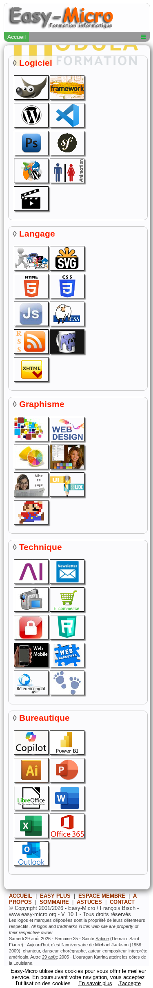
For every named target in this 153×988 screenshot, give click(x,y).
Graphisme (41, 404)
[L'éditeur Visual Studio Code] (66, 126)
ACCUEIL (20, 896)
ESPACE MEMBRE (101, 896)
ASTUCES (89, 902)
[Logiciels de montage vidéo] (31, 209)
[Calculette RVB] (66, 467)
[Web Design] (66, 439)
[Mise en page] (31, 495)
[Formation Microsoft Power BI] (66, 753)
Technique (40, 547)
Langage (37, 233)
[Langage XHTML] (31, 380)
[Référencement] (31, 693)
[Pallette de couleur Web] (31, 467)
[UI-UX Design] (66, 495)
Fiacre (15, 944)
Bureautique (44, 717)
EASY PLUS (55, 896)
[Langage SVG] (66, 269)
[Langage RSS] (31, 352)
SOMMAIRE (54, 902)
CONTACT (122, 902)
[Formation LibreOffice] (31, 808)
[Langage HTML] (31, 296)
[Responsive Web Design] (66, 638)
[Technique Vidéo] (31, 610)
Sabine (102, 938)
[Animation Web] (66, 181)
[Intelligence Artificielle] (31, 582)
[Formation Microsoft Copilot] (31, 753)
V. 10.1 (69, 914)
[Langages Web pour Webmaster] (31, 269)
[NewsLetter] (66, 582)
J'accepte (129, 983)
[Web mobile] (31, 665)
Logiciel (35, 62)
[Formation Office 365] (66, 836)
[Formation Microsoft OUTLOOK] (31, 864)
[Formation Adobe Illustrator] (31, 781)
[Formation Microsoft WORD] (66, 808)
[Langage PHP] (66, 352)
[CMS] (31, 181)
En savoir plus (95, 983)
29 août (49, 956)
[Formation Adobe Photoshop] (31, 153)
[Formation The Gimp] (31, 98)
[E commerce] (66, 610)
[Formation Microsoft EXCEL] (31, 836)
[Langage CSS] (66, 324)
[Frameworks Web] (66, 98)
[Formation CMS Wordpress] (31, 126)
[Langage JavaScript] (31, 324)
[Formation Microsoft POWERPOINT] (66, 781)
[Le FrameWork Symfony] (66, 153)
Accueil (16, 37)
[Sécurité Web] (31, 638)
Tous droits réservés (107, 914)
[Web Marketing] (66, 665)
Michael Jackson (112, 944)
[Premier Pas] (66, 693)
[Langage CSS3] (66, 296)
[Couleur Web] (31, 439)
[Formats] (31, 523)
